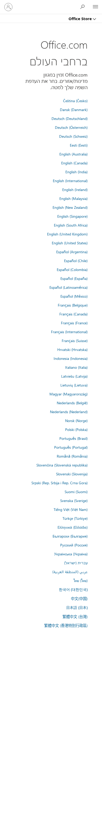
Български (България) (70, 536)
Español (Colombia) (72, 269)
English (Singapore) (72, 216)
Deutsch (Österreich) (71, 127)
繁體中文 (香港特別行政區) (66, 625)
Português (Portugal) (71, 447)
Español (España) (74, 278)
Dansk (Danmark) (74, 109)
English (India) (76, 171)
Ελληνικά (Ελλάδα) (73, 527)
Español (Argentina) (72, 251)
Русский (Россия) (74, 544)
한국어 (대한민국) (73, 589)
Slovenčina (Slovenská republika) (62, 465)
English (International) (70, 180)
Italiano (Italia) (76, 367)
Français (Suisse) (75, 340)
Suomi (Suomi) (76, 491)
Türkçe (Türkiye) (75, 518)
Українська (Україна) (71, 553)
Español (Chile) (76, 260)
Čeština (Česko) (75, 100)
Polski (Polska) (76, 429)
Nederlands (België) (72, 402)
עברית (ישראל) (76, 562)
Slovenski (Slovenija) (72, 473)
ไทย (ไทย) (80, 580)
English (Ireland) (75, 189)
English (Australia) (73, 154)
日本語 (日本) (77, 607)
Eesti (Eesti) (79, 145)
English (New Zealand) (70, 207)
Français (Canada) (73, 313)
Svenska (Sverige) (74, 500)
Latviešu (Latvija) (74, 376)
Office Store (81, 18)
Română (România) (72, 456)
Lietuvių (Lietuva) (74, 385)
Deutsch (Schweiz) (73, 136)
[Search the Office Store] (83, 7)
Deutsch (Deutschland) (70, 118)
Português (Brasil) (73, 438)
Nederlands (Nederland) (69, 411)
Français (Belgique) (73, 305)
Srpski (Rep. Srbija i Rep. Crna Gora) (59, 482)
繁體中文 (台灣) (75, 616)
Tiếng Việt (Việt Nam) (71, 509)
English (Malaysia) (73, 198)
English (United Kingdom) (67, 234)
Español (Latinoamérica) (68, 287)
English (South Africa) (71, 225)
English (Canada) (74, 162)
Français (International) (69, 331)
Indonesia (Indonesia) (71, 358)
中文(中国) (79, 598)
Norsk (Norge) (76, 420)
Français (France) (74, 322)
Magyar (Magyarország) (68, 393)
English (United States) (70, 242)
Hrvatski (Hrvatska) (72, 349)
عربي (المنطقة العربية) (70, 571)
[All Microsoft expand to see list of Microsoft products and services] (95, 7)
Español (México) (74, 296)
